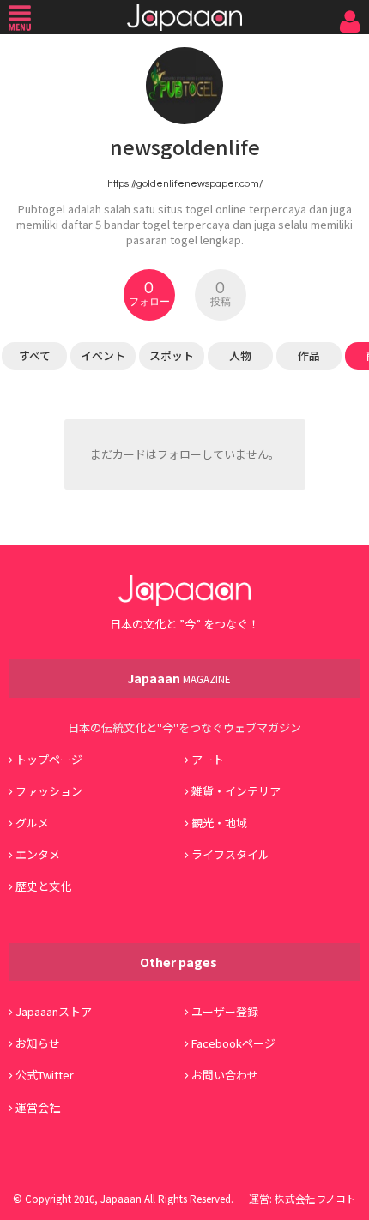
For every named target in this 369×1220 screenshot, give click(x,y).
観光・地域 (219, 822)
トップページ (48, 759)
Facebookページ (233, 1043)
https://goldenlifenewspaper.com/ (185, 183)
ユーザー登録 (224, 1011)
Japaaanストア (53, 1011)
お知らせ (37, 1043)
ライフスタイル (230, 854)
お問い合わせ (224, 1075)
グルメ (32, 822)
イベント (103, 355)
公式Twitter (44, 1075)
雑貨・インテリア (236, 791)
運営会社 (37, 1107)
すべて (35, 355)
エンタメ (37, 854)
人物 (240, 355)
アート (207, 759)
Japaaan (184, 17)
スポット (171, 355)
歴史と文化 (43, 886)
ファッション (48, 791)
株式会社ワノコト (315, 1198)
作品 (309, 355)
